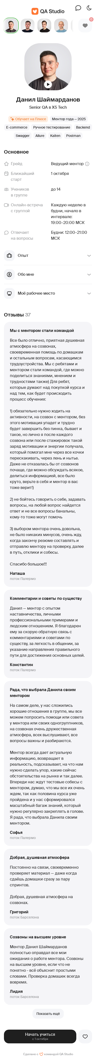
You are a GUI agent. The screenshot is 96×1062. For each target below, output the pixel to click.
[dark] (89, 8)
